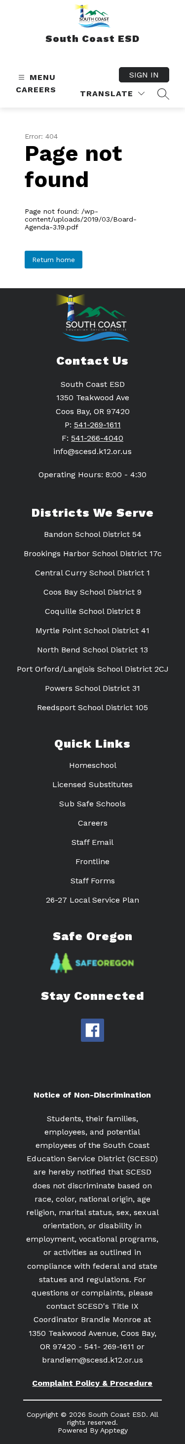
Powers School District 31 (92, 688)
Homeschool (92, 765)
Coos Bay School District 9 (92, 592)
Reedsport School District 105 (92, 707)
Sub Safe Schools (92, 803)
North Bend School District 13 (92, 649)
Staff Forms (93, 880)
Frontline (92, 861)
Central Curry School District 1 (92, 572)
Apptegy (114, 1430)
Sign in (144, 74)
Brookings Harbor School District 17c (93, 553)
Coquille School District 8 (93, 611)
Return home (53, 260)
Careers (36, 89)
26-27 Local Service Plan (92, 900)
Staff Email (92, 842)
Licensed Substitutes (92, 784)
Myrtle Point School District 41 (92, 630)
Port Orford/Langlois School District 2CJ (93, 669)
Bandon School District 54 (93, 534)
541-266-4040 (97, 438)
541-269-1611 (97, 424)
